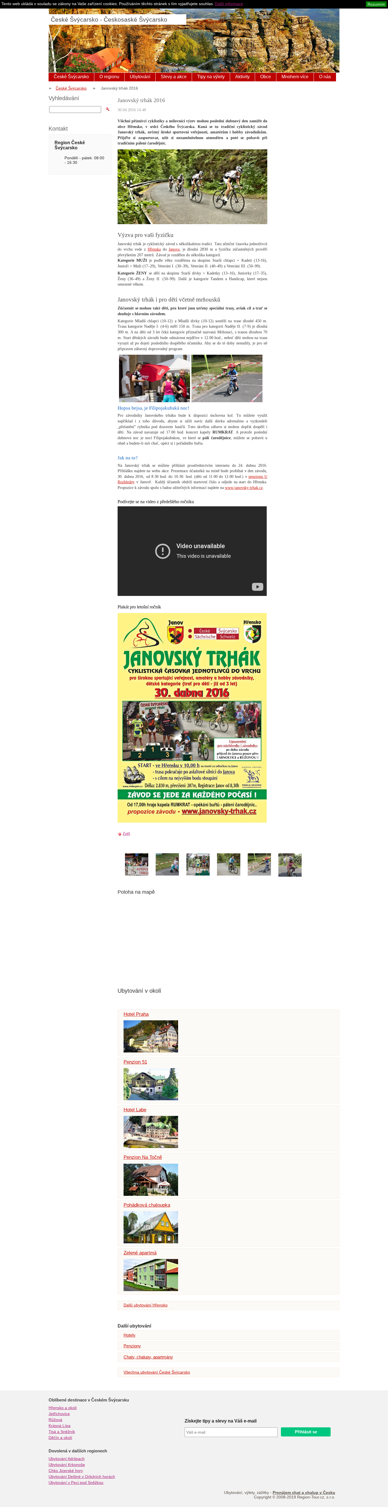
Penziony (132, 1345)
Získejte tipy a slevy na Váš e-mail (220, 1421)
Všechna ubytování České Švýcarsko (157, 1372)
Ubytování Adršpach (67, 1458)
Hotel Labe (135, 1109)
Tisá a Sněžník (62, 1431)
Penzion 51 (135, 1062)
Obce (265, 76)
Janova (174, 249)
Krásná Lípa (59, 1425)
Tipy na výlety (211, 76)
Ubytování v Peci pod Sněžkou (76, 1482)
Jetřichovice (59, 1413)
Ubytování (140, 76)
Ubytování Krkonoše (67, 1464)
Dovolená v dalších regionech (78, 1451)
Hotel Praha (136, 1014)
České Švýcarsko (71, 76)
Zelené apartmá (140, 1253)
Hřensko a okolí (63, 1407)
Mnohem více (294, 76)
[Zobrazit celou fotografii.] (142, 864)
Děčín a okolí (60, 1437)
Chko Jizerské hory (66, 1470)
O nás (325, 76)
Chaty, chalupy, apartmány (148, 1357)
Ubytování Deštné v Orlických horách (82, 1476)
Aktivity (242, 76)
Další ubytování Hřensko (146, 1305)
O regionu (109, 76)
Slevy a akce (174, 76)
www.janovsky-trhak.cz (244, 488)
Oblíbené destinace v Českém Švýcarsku (89, 1400)
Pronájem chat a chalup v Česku (304, 1492)
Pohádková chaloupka (147, 1205)
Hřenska (154, 249)
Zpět (126, 833)
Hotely (129, 1335)
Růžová (55, 1419)
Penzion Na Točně (143, 1157)
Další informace (229, 3)
